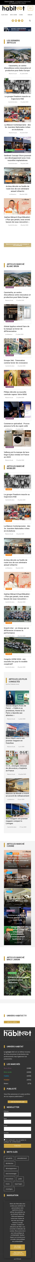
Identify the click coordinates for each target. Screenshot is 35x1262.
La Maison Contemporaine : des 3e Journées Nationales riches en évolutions (17, 127)
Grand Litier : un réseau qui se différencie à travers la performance (16, 630)
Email (5, 1126)
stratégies (9, 1189)
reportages (18, 1184)
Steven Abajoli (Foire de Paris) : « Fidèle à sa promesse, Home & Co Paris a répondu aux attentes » (16, 711)
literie (8, 1184)
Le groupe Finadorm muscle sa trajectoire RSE (17, 97)
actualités (9, 1158)
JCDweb (18, 1259)
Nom (5, 1118)
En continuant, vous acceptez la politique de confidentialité (15, 1141)
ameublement (22, 1158)
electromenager (11, 1174)
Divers (17, 1084)
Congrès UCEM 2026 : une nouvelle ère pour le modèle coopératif (15, 661)
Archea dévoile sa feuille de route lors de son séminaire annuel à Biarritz (17, 188)
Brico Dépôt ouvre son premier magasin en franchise (15, 740)
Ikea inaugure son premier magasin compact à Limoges (17, 821)
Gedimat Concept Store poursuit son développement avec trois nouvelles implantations (17, 157)
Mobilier (30, 14)
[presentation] (23, 992)
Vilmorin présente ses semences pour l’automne (18, 980)
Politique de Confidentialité (18, 1253)
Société (6, 1133)
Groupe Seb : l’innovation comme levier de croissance (16, 361)
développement (11, 1168)
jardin (20, 1179)
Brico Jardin (13, 14)
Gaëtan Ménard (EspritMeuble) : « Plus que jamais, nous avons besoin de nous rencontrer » (17, 219)
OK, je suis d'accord (17, 1247)
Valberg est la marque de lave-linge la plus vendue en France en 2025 (17, 454)
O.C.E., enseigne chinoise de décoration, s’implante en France (16, 768)
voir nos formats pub (17, 1102)
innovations (9, 1179)
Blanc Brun (4, 14)
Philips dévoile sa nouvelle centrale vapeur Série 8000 (15, 393)
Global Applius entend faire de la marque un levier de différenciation (16, 328)
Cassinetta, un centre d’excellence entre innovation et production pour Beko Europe (17, 68)
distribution (9, 1163)
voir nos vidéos (12, 1022)
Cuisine (21, 14)
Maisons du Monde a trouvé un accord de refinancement (17, 794)
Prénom (6, 1111)
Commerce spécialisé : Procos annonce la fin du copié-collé (16, 424)
